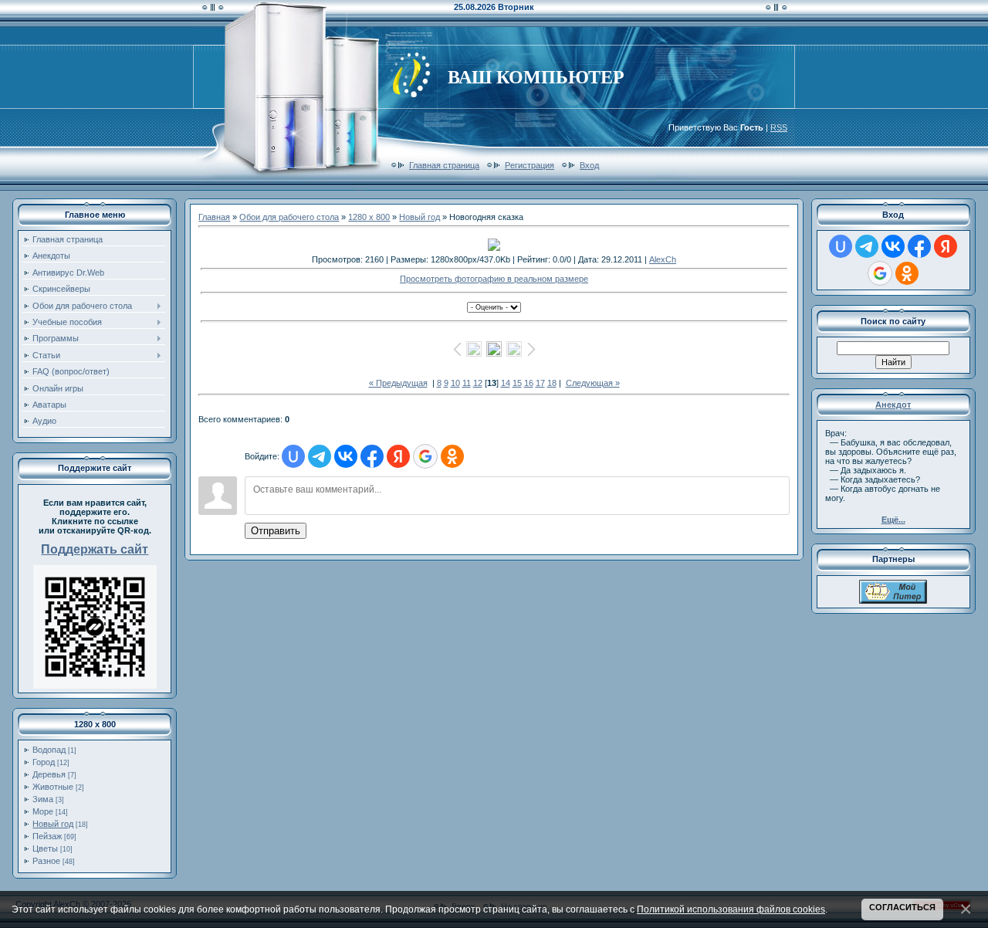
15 (517, 383)
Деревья (49, 774)
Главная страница (444, 165)
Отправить (275, 531)
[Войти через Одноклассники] (452, 456)
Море (42, 811)
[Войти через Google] (425, 456)
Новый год (52, 823)
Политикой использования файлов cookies (731, 909)
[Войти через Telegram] (319, 456)
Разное (46, 860)
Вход (589, 165)
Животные (52, 786)
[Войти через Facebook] (372, 456)
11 (466, 383)
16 (528, 383)
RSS (778, 127)
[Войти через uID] (293, 456)
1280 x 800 (369, 217)
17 (540, 383)
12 (477, 383)
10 (455, 383)
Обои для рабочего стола (289, 217)
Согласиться (902, 907)
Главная (214, 217)
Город (43, 762)
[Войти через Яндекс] (398, 456)
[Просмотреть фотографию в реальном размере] (494, 245)
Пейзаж (47, 836)
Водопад (49, 749)
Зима (42, 799)
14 (505, 383)
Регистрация (529, 165)
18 (552, 383)
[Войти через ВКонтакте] (345, 456)
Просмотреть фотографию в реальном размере (494, 278)
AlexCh (662, 259)
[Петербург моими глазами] (893, 600)
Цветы (45, 848)
